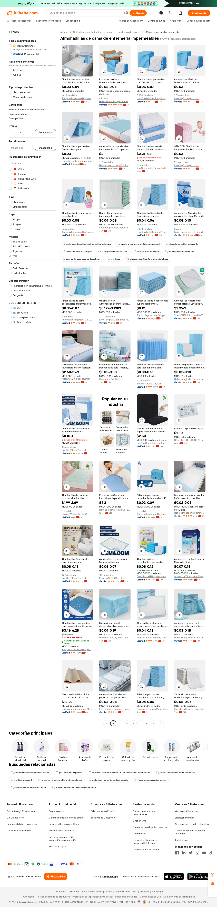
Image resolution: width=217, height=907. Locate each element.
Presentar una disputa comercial (150, 827)
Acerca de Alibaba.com (20, 804)
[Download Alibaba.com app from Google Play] (198, 876)
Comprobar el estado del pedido (192, 824)
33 (154, 723)
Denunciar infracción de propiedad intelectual (145, 841)
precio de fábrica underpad (79, 251)
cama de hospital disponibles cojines (31, 772)
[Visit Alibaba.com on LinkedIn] (184, 853)
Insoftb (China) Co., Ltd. (186, 98)
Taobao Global (122, 891)
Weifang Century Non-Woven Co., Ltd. (115, 637)
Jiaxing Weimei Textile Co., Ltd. (77, 514)
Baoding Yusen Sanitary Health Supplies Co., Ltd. (152, 637)
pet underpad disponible (70, 772)
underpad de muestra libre (114, 251)
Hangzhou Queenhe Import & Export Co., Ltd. (77, 649)
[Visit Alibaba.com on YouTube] (204, 853)
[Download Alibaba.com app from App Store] (174, 876)
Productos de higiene (129, 32)
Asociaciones (182, 840)
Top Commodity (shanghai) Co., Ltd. (152, 168)
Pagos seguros (56, 811)
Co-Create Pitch (15, 817)
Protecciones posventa (61, 830)
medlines (115, 259)
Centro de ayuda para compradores (144, 813)
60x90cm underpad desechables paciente (76, 787)
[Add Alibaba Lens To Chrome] (55, 876)
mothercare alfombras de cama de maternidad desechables (121, 772)
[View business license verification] (139, 902)
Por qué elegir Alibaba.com (21, 811)
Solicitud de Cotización (103, 817)
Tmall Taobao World (92, 891)
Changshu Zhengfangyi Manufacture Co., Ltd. (77, 709)
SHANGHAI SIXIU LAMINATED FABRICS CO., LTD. (189, 315)
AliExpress (60, 891)
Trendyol (144, 891)
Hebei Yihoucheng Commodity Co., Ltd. (115, 101)
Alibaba (64, 32)
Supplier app (111, 876)
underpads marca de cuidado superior (110, 780)
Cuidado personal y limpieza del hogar (93, 32)
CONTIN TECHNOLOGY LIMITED (189, 440)
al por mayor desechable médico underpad (62, 780)
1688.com (73, 891)
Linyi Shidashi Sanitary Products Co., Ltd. (152, 98)
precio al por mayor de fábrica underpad (140, 244)
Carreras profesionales (19, 830)
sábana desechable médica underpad (177, 772)
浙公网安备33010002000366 (164, 902)
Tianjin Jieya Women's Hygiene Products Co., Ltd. (152, 315)
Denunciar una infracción (146, 849)
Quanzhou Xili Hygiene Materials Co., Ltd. (152, 576)
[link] (212, 874)
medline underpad (23, 780)
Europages (157, 891)
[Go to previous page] (106, 723)
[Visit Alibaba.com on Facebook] (177, 853)
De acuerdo (45, 132)
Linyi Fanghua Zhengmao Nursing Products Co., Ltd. (115, 319)
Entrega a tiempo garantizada (64, 824)
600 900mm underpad (148, 251)
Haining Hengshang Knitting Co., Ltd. (115, 165)
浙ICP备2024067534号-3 (195, 902)
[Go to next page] (161, 723)
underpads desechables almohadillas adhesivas (88, 244)
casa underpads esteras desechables (84, 259)
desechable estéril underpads (183, 244)
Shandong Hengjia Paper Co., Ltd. (115, 227)
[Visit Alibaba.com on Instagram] (197, 853)
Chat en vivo (139, 820)
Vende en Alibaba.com (186, 811)
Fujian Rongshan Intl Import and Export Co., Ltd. (189, 232)
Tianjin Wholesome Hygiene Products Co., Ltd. (77, 98)
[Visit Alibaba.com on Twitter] (191, 853)
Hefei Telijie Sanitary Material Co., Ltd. (77, 161)
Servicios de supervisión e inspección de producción (62, 838)
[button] (126, 13)
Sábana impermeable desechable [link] (162, 32)
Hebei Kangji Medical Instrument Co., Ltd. (189, 379)
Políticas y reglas (57, 846)
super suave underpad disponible (30, 787)
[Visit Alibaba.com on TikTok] (211, 853)
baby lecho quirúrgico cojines (152, 780)
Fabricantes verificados (103, 811)
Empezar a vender (184, 817)
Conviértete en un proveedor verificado (190, 832)
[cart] (171, 13)
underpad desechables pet (181, 251)
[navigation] (32, 378)
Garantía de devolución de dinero (66, 817)
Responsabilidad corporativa (22, 824)
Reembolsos (139, 833)
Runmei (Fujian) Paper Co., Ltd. (77, 319)
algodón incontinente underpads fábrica (149, 259)
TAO (135, 891)
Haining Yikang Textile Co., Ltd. (115, 509)
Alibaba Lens (23, 876)
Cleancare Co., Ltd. (109, 379)
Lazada (108, 891)
